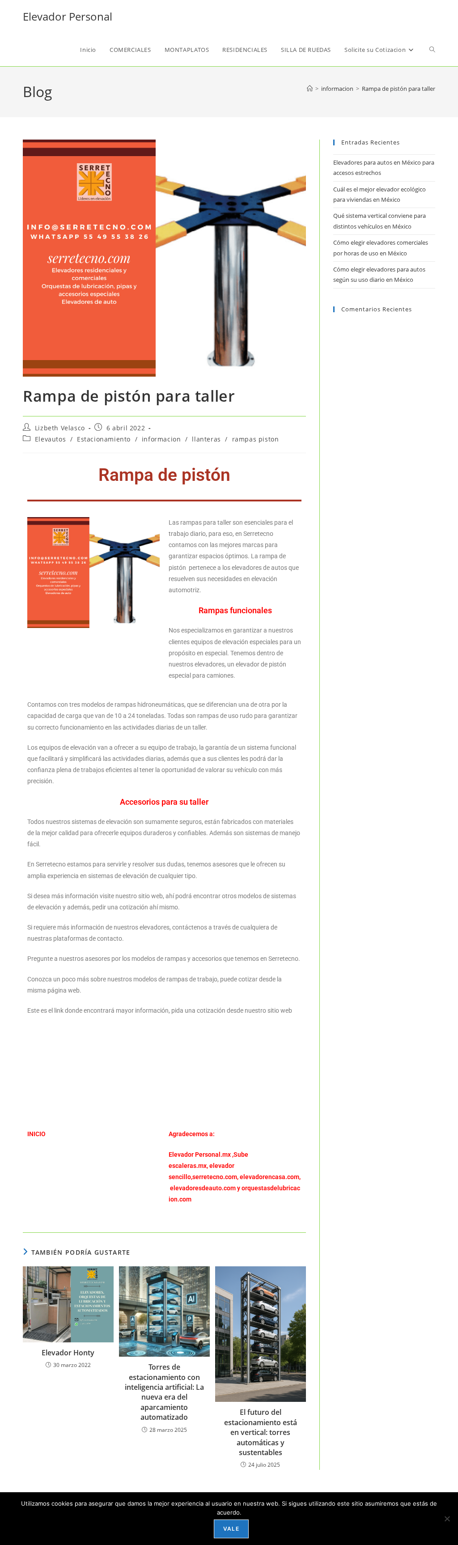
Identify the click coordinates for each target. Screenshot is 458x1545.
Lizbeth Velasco (60, 428)
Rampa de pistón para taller (398, 89)
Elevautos (50, 439)
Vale (231, 1528)
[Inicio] (310, 89)
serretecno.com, (215, 1176)
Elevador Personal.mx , (201, 1154)
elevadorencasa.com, (270, 1176)
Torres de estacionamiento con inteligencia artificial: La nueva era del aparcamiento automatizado (164, 1392)
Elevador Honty (68, 1353)
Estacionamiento (104, 439)
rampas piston (255, 439)
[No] (446, 1518)
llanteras (206, 439)
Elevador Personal (67, 16)
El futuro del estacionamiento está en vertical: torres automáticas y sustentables (260, 1432)
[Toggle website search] (432, 49)
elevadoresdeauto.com (203, 1188)
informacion (161, 439)
